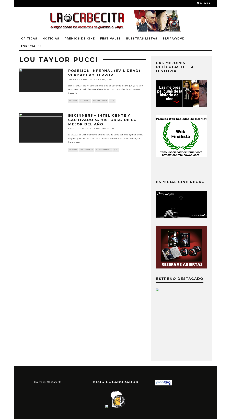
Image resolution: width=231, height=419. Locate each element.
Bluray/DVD (174, 38)
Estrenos (85, 101)
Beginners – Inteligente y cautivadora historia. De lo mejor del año (102, 119)
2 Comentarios (100, 101)
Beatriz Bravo (78, 129)
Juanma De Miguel (80, 80)
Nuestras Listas (141, 38)
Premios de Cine (80, 38)
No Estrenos (86, 150)
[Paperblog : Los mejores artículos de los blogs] (163, 384)
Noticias (51, 38)
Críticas (29, 38)
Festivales (110, 38)
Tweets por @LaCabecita (47, 382)
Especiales (31, 46)
